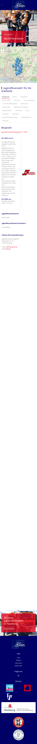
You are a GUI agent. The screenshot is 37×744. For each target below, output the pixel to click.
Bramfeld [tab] (24, 97)
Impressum (18, 663)
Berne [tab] (15, 97)
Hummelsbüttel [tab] (29, 100)
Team (18, 657)
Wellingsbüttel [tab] (26, 117)
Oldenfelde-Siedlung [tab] (21, 107)
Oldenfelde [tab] (6, 107)
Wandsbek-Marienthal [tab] (10, 117)
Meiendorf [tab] (24, 104)
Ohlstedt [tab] (5, 121)
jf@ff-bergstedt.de (11, 247)
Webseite (8, 249)
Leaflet (26, 82)
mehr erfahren (9, 628)
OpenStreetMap (33, 82)
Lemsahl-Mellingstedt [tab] (9, 104)
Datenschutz (18, 666)
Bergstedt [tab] (5, 97)
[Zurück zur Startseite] (18, 5)
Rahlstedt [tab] (18, 110)
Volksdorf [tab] (15, 114)
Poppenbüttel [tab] (7, 110)
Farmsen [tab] (17, 100)
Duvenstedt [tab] (6, 100)
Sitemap (18, 660)
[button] (2, 5)
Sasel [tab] (27, 110)
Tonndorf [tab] (5, 114)
